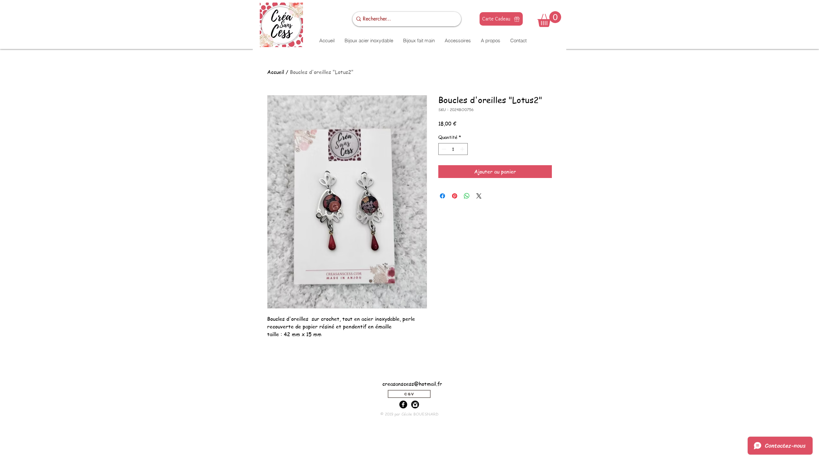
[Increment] (463, 149)
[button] (549, 19)
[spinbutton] (453, 149)
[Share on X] (479, 196)
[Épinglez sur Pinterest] (454, 196)
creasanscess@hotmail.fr (412, 383)
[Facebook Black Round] (403, 404)
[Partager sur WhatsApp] (467, 196)
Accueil (275, 72)
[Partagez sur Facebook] (442, 196)
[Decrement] (443, 149)
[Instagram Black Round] (415, 404)
